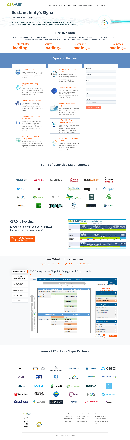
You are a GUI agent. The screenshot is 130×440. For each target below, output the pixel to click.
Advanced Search (72, 5)
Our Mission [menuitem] (81, 418)
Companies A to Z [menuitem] (100, 414)
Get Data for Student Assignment (30, 137)
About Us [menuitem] (67, 414)
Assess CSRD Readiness (68, 87)
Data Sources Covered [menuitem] (101, 421)
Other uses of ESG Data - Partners (68, 139)
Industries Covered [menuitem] (100, 416)
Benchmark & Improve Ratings (67, 70)
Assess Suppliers (28, 69)
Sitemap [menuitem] (97, 423)
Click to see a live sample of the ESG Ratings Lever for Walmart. (47, 275)
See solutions (15, 27)
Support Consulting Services (30, 84)
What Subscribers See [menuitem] (83, 414)
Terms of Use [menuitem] (68, 416)
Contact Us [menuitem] (67, 421)
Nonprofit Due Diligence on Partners (31, 117)
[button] (50, 5)
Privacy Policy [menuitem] (68, 418)
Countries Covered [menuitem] (100, 418)
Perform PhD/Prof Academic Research (66, 121)
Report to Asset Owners (31, 100)
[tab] (20, 271)
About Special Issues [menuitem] (83, 416)
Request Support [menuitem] (82, 421)
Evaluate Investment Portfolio (67, 104)
